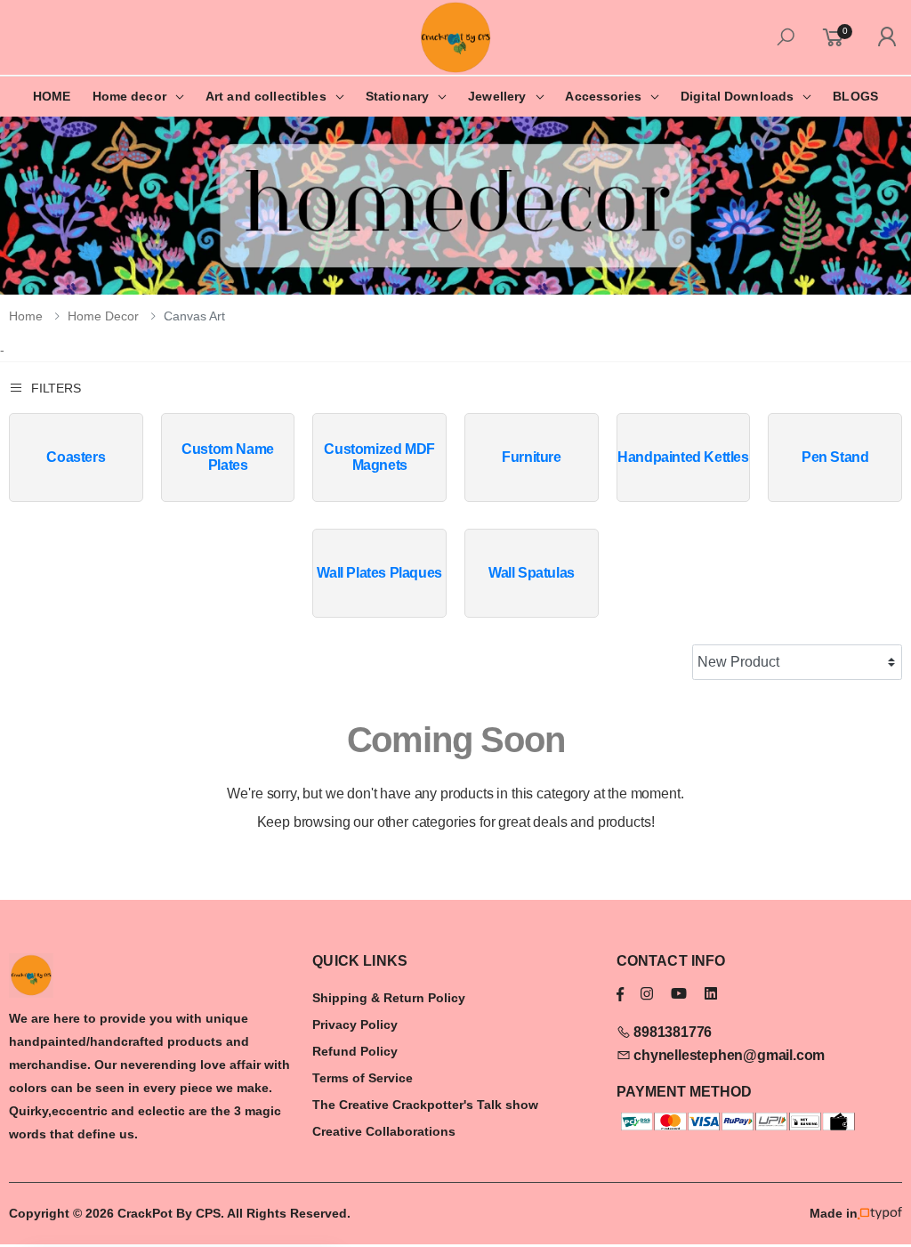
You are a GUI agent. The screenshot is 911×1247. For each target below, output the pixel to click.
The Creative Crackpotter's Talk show (425, 1104)
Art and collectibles (266, 96)
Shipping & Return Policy (388, 998)
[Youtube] (679, 993)
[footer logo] (151, 975)
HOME (52, 96)
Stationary (397, 96)
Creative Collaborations (384, 1131)
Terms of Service (362, 1078)
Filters (56, 388)
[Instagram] (647, 993)
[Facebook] (620, 993)
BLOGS (855, 96)
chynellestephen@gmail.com (727, 1055)
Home (26, 316)
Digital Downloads (737, 96)
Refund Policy (355, 1051)
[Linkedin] (711, 993)
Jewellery (497, 96)
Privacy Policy (355, 1024)
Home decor (129, 96)
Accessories (603, 96)
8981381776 (671, 1032)
